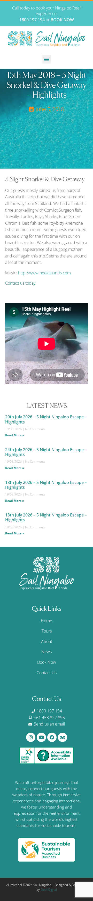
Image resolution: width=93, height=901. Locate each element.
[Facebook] (52, 737)
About (46, 641)
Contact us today (20, 283)
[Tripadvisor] (62, 737)
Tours (47, 631)
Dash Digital (49, 889)
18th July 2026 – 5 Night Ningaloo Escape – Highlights (46, 485)
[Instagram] (30, 737)
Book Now (46, 662)
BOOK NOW (62, 20)
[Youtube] (41, 737)
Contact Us (47, 673)
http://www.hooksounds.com (44, 273)
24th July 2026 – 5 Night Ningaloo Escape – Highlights (46, 452)
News (46, 652)
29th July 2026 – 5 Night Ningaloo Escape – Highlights (46, 419)
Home (46, 621)
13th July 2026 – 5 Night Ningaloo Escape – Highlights (46, 517)
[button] (46, 59)
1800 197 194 (32, 20)
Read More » (14, 435)
